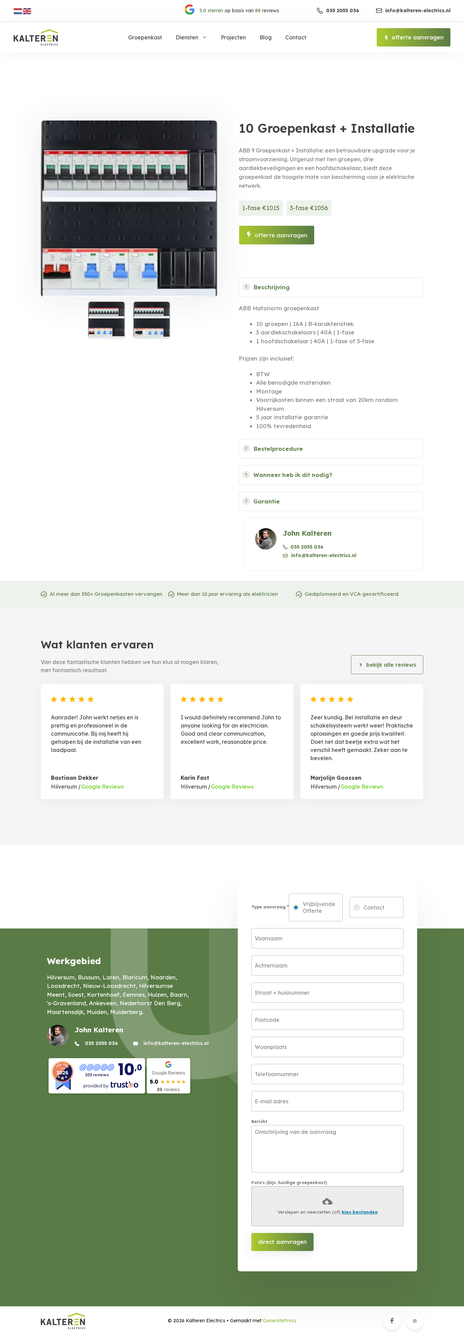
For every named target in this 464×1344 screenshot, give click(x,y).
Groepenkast (145, 37)
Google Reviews (102, 786)
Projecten (233, 37)
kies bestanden (360, 1212)
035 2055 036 (306, 547)
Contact (295, 37)
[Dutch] (18, 10)
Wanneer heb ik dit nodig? (292, 474)
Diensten (187, 37)
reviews (239, 10)
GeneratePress (279, 1321)
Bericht (259, 1121)
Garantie (266, 501)
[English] (27, 10)
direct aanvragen (282, 1241)
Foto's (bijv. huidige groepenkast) (289, 1182)
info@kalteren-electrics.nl (323, 555)
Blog (266, 37)
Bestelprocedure (278, 448)
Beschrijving (271, 287)
